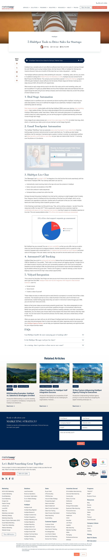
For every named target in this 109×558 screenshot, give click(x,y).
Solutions (34, 7)
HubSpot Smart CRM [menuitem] (29, 531)
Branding (9, 389)
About (69, 7)
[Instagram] (13, 479)
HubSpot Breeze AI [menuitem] (29, 512)
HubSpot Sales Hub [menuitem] (29, 526)
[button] (27, 60)
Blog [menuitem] (88, 502)
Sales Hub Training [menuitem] (50, 510)
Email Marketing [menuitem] (6, 496)
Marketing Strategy (23, 386)
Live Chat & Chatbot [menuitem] (50, 534)
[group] (54, 60)
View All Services (9, 534)
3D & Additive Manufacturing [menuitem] (73, 491)
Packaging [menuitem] (69, 535)
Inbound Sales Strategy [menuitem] (51, 498)
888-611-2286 (102, 3)
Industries (52, 7)
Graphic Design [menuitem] (6, 503)
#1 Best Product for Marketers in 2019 (51, 77)
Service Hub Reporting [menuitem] (51, 536)
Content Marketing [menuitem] (7, 494)
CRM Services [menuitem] (49, 496)
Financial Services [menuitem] (71, 510)
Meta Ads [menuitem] (4, 510)
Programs (43, 7)
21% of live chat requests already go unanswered (63, 212)
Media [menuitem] (88, 512)
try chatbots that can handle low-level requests (63, 250)
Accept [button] (76, 554)
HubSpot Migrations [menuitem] (29, 522)
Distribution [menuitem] (69, 501)
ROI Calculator (91, 541)
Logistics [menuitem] (68, 525)
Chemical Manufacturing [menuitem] (72, 494)
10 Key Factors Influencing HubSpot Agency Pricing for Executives (87, 391)
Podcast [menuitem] (89, 517)
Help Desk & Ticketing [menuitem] (51, 529)
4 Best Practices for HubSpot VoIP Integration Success (53, 391)
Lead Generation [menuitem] (28, 491)
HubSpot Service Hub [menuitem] (30, 529)
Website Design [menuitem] (6, 530)
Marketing (5, 488)
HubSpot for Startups (71, 79)
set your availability (53, 246)
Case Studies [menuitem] (90, 510)
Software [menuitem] (68, 539)
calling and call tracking (48, 260)
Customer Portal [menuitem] (49, 524)
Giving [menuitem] (89, 528)
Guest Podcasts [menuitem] (91, 519)
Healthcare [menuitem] (69, 515)
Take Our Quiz (85, 7)
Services (25, 7)
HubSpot (54, 36)
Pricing (76, 7)
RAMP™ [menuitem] (89, 494)
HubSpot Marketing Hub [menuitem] (30, 519)
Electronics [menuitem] (69, 503)
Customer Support (51, 521)
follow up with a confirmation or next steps (39, 136)
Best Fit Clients (92, 537)
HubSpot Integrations (45, 386)
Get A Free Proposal (100, 7)
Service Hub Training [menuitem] (50, 539)
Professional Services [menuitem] (72, 537)
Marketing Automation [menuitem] (8, 513)
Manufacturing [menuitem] (70, 527)
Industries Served (71, 488)
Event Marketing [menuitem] (6, 498)
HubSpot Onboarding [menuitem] (29, 536)
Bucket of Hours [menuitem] (91, 496)
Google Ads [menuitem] (5, 501)
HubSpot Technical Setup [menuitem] (31, 534)
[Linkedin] (3, 479)
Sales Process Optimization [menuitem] (52, 513)
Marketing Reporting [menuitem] (7, 518)
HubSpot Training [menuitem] (28, 539)
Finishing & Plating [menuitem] (71, 513)
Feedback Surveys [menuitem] (50, 526)
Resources (61, 7)
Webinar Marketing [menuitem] (7, 527)
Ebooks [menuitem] (89, 505)
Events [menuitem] (89, 507)
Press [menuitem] (88, 514)
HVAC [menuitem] (67, 518)
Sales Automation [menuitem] (49, 503)
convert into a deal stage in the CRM (57, 120)
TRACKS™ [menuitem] (90, 491)
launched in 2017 (42, 178)
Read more (11, 406)
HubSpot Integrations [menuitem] (29, 517)
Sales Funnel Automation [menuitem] (51, 508)
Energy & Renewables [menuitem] (72, 506)
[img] (78, 60)
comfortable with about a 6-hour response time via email (41, 210)
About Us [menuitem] (89, 526)
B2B (15, 386)
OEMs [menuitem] (67, 532)
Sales (47, 488)
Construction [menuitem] (69, 496)
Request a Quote (9, 474)
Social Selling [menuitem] (48, 518)
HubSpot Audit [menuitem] (28, 507)
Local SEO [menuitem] (4, 508)
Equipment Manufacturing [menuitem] (73, 508)
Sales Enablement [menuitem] (50, 506)
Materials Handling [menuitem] (71, 530)
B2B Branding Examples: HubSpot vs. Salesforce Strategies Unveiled (21, 394)
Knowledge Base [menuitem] (49, 531)
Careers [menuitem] (89, 531)
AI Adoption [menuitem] (27, 501)
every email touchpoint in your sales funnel (63, 130)
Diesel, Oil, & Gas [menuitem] (70, 498)
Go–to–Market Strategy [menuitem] (30, 498)
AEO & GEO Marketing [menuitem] (8, 491)
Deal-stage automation (31, 108)
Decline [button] (83, 554)
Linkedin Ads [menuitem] (5, 506)
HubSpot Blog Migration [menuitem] (30, 510)
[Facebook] (9, 479)
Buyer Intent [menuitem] (48, 491)
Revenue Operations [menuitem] (29, 494)
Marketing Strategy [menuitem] (7, 515)
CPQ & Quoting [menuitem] (49, 494)
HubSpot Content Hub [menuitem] (30, 514)
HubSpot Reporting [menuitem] (29, 524)
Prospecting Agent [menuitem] (50, 501)
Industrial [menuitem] (68, 520)
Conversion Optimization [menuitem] (30, 496)
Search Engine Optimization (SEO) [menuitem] (11, 520)
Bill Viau (46, 47)
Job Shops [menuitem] (69, 522)
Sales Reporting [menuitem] (49, 515)
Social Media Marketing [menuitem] (8, 522)
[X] (6, 479)
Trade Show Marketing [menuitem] (8, 525)
